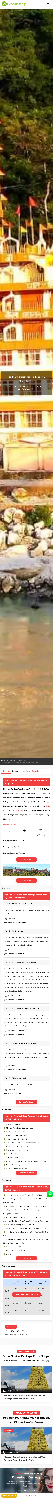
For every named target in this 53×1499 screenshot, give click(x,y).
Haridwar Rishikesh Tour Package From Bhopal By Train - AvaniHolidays (13, 3)
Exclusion (36, 771)
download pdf (27, 389)
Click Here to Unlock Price (26, 1294)
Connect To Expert (26, 859)
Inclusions (25, 771)
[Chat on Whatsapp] (50, 1194)
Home (6, 760)
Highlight (6, 771)
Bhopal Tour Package (17, 760)
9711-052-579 (29, 1495)
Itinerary (15, 771)
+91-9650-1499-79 (14, 1331)
